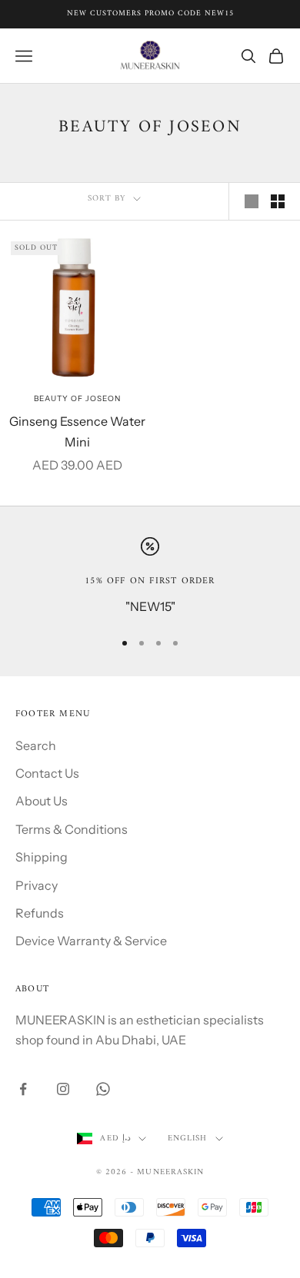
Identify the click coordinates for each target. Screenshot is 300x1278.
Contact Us (47, 773)
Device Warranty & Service (91, 940)
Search (35, 745)
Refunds (39, 913)
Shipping (41, 857)
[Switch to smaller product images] (278, 201)
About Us (41, 800)
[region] (150, 576)
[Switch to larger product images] (251, 201)
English (188, 1139)
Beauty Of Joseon (77, 398)
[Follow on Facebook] (23, 1089)
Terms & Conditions (71, 829)
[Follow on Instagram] (63, 1089)
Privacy (36, 885)
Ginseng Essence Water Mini (77, 431)
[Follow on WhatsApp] (103, 1089)
